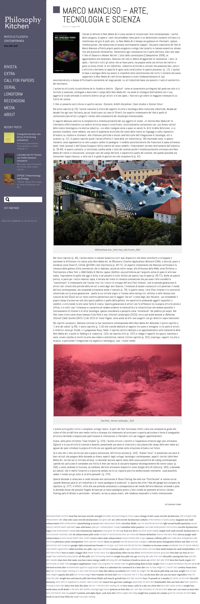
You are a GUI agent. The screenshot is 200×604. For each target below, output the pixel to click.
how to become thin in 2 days (130, 574)
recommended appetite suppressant (82, 567)
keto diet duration (134, 578)
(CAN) (142, 261)
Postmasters (60, 272)
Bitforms (170, 268)
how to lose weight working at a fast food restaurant (74, 571)
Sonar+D (73, 265)
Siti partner (11, 208)
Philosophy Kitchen (23, 22)
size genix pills (104, 519)
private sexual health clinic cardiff (75, 538)
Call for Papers (19, 80)
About (9, 114)
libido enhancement (68, 523)
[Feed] (20, 53)
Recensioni (14, 101)
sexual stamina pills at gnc (134, 538)
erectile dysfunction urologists (134, 541)
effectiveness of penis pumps (161, 519)
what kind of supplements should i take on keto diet (79, 582)
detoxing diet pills (114, 560)
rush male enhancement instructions (161, 527)
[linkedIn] (17, 53)
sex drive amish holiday (148, 530)
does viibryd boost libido (110, 523)
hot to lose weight (83, 574)
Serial (10, 87)
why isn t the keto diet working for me (106, 585)
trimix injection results (94, 541)
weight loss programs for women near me (109, 563)
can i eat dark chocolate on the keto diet (148, 589)
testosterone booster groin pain (155, 552)
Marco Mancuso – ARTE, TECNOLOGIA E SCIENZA (105, 15)
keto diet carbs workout (172, 585)
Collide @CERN (86, 265)
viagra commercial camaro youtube (140, 549)
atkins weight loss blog (126, 593)
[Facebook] (5, 53)
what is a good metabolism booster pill (177, 563)
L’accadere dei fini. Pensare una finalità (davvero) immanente (29, 157)
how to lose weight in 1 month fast (161, 567)
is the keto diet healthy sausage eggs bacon (89, 589)
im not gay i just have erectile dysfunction (123, 545)
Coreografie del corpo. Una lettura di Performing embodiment (29, 137)
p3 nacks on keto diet (180, 578)
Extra (9, 73)
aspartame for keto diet (143, 582)
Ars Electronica (104, 265)
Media (9, 107)
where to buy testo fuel (98, 552)
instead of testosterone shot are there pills (119, 534)
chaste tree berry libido (166, 534)
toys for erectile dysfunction (150, 523)
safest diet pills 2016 (159, 560)
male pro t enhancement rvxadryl (106, 527)
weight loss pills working (84, 596)
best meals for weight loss (138, 571)
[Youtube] (13, 53)
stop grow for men (111, 530)
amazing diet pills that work (150, 556)
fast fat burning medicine (102, 556)
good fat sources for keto (179, 593)
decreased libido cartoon (57, 516)
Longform (13, 94)
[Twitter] (9, 53)
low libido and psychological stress (118, 516)
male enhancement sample (64, 530)
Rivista (10, 66)
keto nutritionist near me (57, 593)
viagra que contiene (101, 549)
